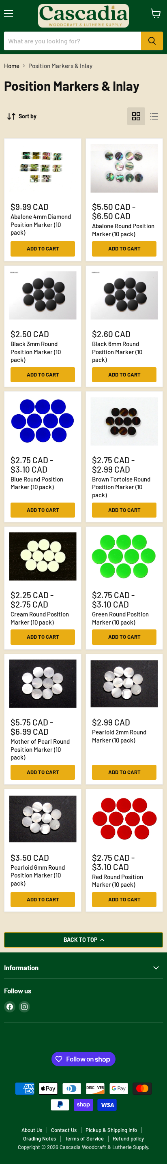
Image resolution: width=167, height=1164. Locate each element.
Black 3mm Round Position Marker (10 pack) (36, 351)
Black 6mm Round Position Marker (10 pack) (117, 351)
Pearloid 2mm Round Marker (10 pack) (119, 736)
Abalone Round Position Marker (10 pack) (123, 230)
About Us (31, 1130)
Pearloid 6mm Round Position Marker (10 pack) (38, 875)
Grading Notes (39, 1138)
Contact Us (64, 1130)
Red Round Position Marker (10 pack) (117, 880)
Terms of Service (84, 1138)
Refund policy (128, 1138)
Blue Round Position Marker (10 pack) (37, 483)
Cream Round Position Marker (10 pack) (40, 618)
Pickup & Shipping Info (111, 1130)
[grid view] (136, 116)
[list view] (154, 116)
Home (11, 65)
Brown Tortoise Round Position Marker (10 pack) (121, 487)
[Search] (152, 41)
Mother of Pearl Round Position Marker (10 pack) (40, 749)
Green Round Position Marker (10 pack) (120, 618)
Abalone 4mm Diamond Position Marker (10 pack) (41, 224)
